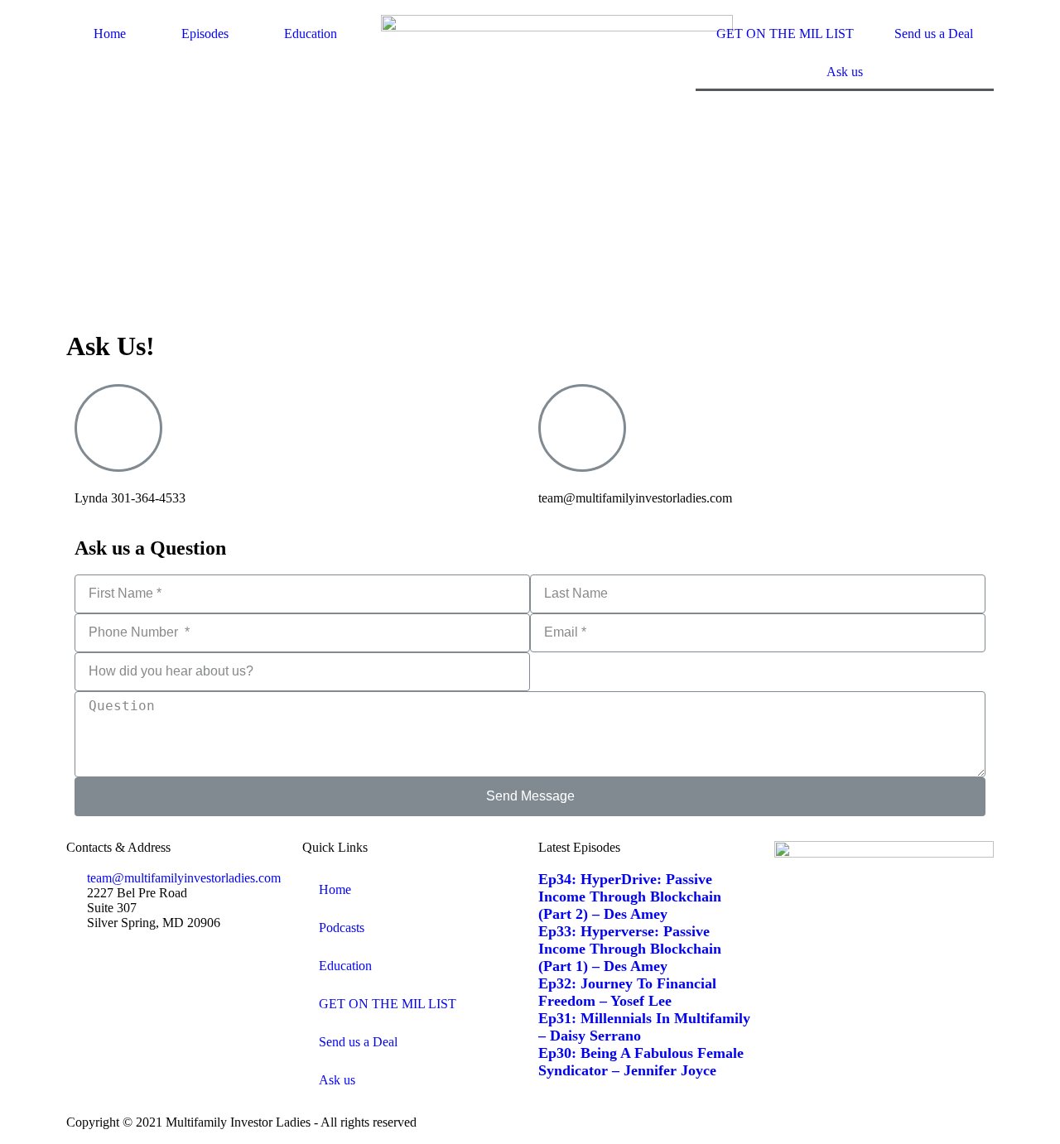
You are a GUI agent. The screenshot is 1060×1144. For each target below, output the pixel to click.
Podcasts (341, 927)
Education (310, 33)
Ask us (844, 72)
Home (110, 33)
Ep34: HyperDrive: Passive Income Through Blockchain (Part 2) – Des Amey (629, 896)
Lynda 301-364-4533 (130, 498)
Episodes (205, 33)
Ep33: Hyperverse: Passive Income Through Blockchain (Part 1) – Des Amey (629, 948)
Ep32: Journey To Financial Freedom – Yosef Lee (627, 992)
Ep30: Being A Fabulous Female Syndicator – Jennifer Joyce (641, 1062)
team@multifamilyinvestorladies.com (635, 498)
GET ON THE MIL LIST (785, 33)
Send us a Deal (933, 33)
